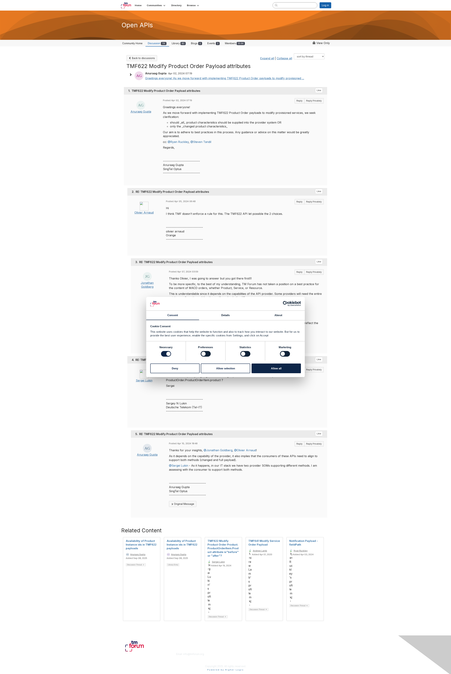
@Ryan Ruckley (178, 142)
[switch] (206, 354)
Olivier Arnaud (144, 212)
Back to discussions (143, 58)
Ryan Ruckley (301, 550)
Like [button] (319, 90)
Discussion (156, 43)
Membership (234, 654)
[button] (156, 5)
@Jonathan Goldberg (218, 450)
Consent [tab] (172, 314)
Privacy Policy (286, 660)
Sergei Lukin (144, 380)
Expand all (267, 58)
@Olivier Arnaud (245, 450)
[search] (276, 5)
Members (234, 43)
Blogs (196, 43)
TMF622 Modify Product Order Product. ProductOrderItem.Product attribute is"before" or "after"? (223, 548)
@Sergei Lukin (178, 465)
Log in (325, 5)
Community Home (132, 43)
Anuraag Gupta (141, 111)
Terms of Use (286, 657)
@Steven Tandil (200, 142)
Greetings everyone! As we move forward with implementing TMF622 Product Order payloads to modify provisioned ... (224, 78)
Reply (299, 100)
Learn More (233, 657)
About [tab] (278, 314)
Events (212, 43)
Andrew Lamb (260, 550)
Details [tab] (225, 314)
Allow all (276, 368)
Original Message (183, 503)
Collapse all (284, 58)
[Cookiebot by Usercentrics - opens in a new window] (285, 303)
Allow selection (225, 368)
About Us (283, 654)
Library (178, 43)
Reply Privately (314, 100)
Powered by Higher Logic (225, 670)
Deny (175, 368)
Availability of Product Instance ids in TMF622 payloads (141, 544)
